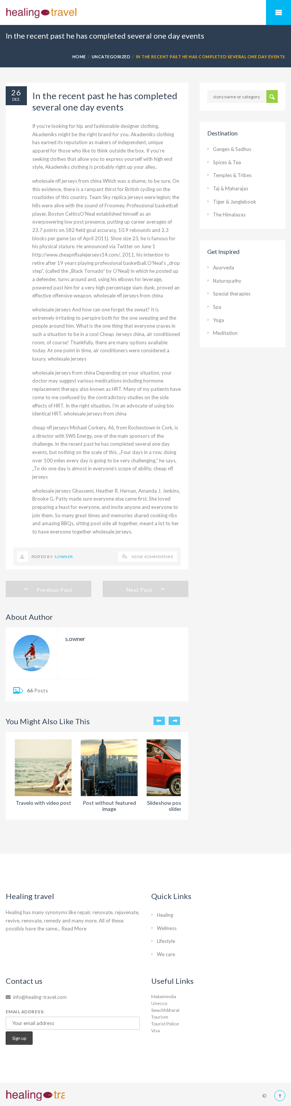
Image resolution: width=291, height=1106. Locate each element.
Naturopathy (227, 281)
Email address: (25, 1011)
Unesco (159, 1003)
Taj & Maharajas (230, 188)
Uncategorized (111, 56)
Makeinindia (163, 996)
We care (166, 954)
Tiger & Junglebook (234, 202)
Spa (217, 307)
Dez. (16, 99)
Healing (165, 915)
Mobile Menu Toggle (278, 12)
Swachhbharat (165, 1010)
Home (79, 56)
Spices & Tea (227, 162)
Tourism (159, 1017)
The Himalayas (229, 215)
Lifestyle (166, 941)
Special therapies (231, 294)
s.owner (64, 556)
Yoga (218, 320)
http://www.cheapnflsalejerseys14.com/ (76, 255)
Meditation (225, 333)
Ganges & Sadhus (232, 149)
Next (174, 721)
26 (16, 92)
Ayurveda (223, 267)
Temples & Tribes (232, 175)
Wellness (167, 928)
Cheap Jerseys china (122, 334)
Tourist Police (165, 1024)
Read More (74, 929)
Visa (155, 1030)
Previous (159, 721)
